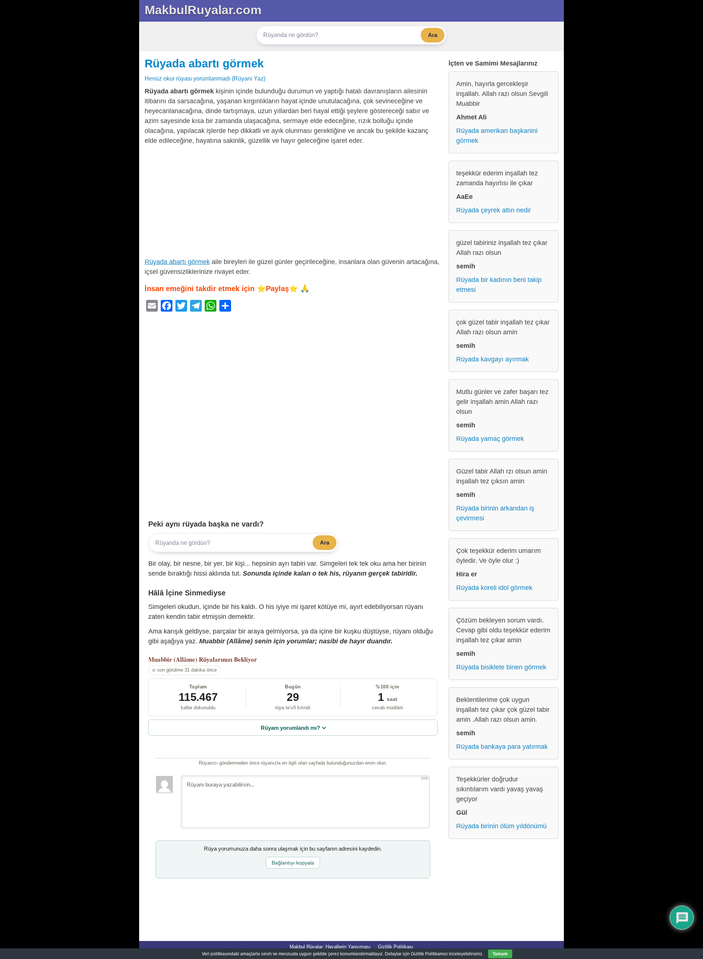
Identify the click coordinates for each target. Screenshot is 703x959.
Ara (432, 35)
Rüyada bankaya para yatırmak (502, 746)
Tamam (500, 953)
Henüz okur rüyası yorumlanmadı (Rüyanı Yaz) (205, 78)
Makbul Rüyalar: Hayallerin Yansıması (330, 946)
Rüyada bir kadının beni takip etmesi (499, 284)
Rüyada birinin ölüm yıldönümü (501, 826)
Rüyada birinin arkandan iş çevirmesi (495, 513)
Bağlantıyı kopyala (293, 863)
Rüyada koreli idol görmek (494, 587)
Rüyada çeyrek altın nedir (493, 210)
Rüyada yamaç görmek (490, 438)
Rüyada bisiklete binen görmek (501, 667)
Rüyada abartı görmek (204, 63)
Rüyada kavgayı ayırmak (492, 359)
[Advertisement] (293, 203)
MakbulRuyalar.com (203, 10)
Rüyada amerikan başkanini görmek (497, 135)
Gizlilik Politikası (395, 946)
